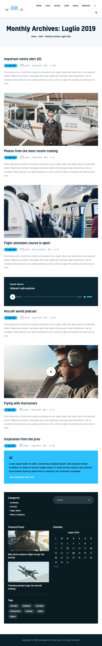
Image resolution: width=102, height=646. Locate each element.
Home (33, 36)
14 (91, 548)
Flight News (37, 65)
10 (68, 548)
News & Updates (39, 249)
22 (56, 557)
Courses (39, 606)
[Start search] (96, 13)
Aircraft (13, 506)
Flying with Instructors (20, 403)
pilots (12, 616)
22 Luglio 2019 (10, 66)
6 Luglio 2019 (10, 410)
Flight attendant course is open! (27, 243)
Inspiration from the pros (22, 439)
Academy (14, 502)
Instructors (15, 611)
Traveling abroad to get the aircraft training (25, 587)
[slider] (89, 296)
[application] (51, 296)
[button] (47, 143)
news (40, 611)
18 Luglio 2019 (10, 158)
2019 (41, 36)
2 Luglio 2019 (10, 446)
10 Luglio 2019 (10, 318)
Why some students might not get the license (26, 556)
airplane (26, 606)
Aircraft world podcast (20, 311)
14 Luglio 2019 (10, 250)
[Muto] (84, 296)
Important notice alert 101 (22, 59)
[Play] (12, 297)
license (29, 611)
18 (74, 553)
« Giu (55, 566)
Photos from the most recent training (31, 151)
